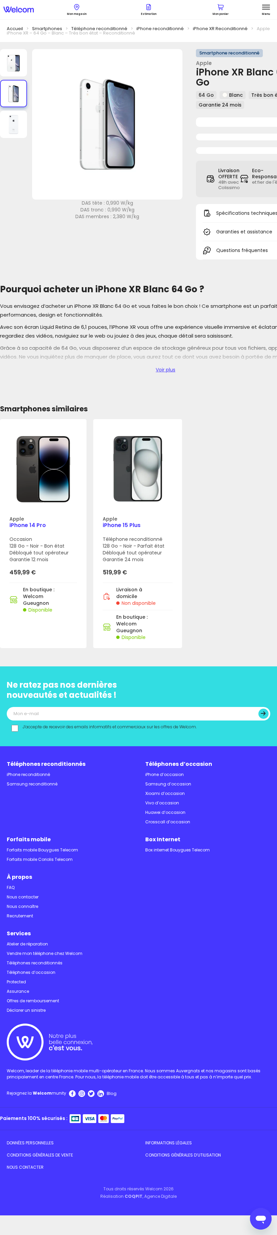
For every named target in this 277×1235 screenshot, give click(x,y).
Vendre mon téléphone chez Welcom (44, 953)
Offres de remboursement (33, 1001)
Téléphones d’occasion (178, 764)
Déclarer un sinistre (26, 1010)
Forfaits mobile (29, 839)
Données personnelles (30, 1143)
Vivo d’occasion (162, 803)
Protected (16, 982)
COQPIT (134, 1196)
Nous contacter (23, 897)
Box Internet (162, 839)
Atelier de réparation (27, 944)
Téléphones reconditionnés (46, 764)
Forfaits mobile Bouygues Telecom (42, 850)
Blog (112, 1093)
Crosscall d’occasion (167, 822)
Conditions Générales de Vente (40, 1155)
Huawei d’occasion (165, 812)
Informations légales (168, 1143)
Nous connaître (22, 906)
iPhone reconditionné (160, 28)
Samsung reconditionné (32, 784)
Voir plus (165, 369)
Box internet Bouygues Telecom (177, 850)
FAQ (11, 887)
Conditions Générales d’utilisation (183, 1155)
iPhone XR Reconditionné (220, 28)
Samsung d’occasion (168, 784)
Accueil (15, 28)
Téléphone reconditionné (99, 28)
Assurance (18, 991)
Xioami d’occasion (165, 793)
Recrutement (20, 916)
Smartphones (47, 28)
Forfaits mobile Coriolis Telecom (40, 859)
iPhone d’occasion (164, 774)
